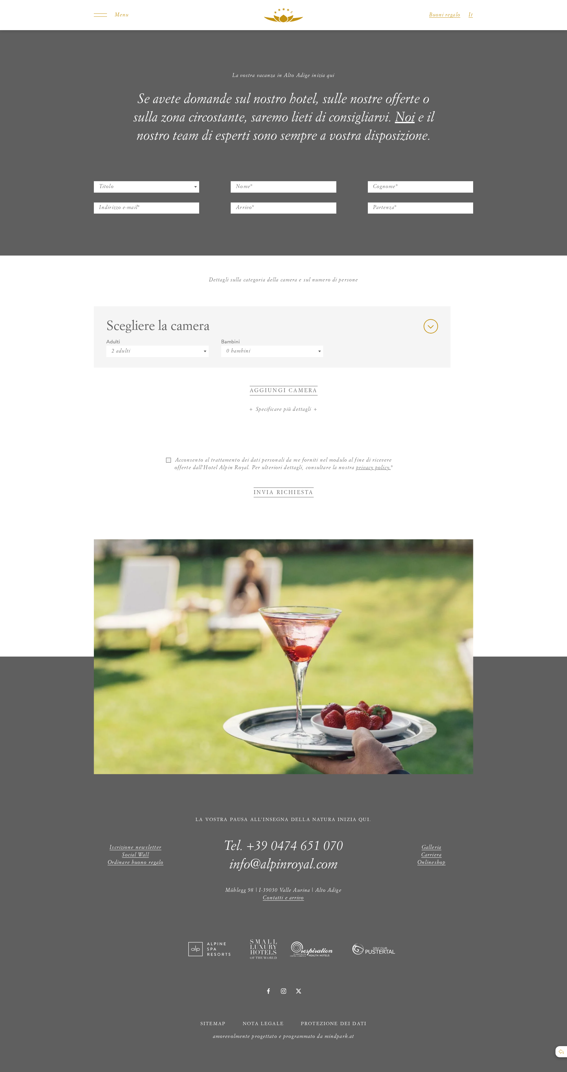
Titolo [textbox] (106, 186)
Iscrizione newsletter (135, 847)
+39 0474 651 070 (294, 846)
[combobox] (146, 187)
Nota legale (263, 1024)
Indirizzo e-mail (113, 198)
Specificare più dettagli (283, 409)
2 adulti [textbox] (121, 351)
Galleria (431, 847)
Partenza (379, 198)
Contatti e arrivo (283, 898)
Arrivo (240, 198)
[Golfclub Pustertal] (373, 952)
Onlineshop (431, 862)
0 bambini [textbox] (238, 351)
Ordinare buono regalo (136, 862)
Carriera (431, 855)
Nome (239, 177)
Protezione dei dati (334, 1024)
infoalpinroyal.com (283, 864)
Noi (405, 117)
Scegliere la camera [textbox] (158, 326)
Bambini (230, 341)
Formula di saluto (115, 177)
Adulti (113, 341)
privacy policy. (373, 467)
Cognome (381, 177)
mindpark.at (339, 1036)
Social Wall (135, 855)
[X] (298, 991)
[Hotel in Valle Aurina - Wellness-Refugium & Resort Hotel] (283, 15)
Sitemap (213, 1024)
